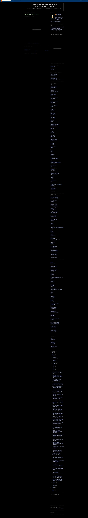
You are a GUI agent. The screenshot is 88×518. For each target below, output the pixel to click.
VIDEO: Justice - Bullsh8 (57, 371)
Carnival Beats (53, 94)
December (55, 357)
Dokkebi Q (52, 281)
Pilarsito (52, 155)
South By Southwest (54, 250)
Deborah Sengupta (54, 215)
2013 (53, 352)
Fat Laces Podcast (54, 118)
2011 (53, 355)
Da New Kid (53, 99)
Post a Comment (27, 49)
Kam (51, 293)
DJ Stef (52, 278)
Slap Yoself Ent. (53, 167)
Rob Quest (52, 315)
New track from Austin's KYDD (58, 384)
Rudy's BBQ (53, 342)
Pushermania (58, 14)
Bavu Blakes (53, 88)
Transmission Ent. (54, 255)
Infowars (52, 226)
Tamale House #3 (54, 346)
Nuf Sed (52, 151)
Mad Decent (53, 66)
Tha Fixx (52, 69)
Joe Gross (52, 228)
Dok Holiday (53, 113)
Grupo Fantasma (53, 125)
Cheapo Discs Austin (54, 211)
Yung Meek (52, 191)
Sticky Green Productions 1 (55, 323)
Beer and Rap (53, 263)
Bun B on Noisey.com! (56, 453)
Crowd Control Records (55, 213)
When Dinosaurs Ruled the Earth (56, 184)
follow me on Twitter (60, 508)
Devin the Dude (53, 270)
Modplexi (52, 299)
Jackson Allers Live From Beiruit (56, 289)
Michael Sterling (53, 146)
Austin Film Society (54, 205)
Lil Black (52, 137)
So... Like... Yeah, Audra (55, 322)
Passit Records (53, 308)
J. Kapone (52, 129)
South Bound (53, 169)
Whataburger (53, 347)
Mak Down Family (54, 140)
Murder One (53, 305)
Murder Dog (53, 304)
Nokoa (52, 243)
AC (51, 84)
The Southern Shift (54, 78)
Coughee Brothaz (54, 266)
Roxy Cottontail (53, 316)
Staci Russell (53, 170)
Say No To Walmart (54, 249)
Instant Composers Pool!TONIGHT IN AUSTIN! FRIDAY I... (58, 443)
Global (52, 121)
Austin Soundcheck (54, 86)
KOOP (52, 231)
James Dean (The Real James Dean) (57, 227)
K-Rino (52, 292)
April (54, 369)
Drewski (52, 282)
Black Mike (52, 90)
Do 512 (52, 112)
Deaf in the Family (54, 269)
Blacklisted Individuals (54, 91)
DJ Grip (52, 106)
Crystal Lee (53, 267)
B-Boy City (52, 208)
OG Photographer (54, 246)
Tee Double (52, 176)
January (54, 485)
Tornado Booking (53, 331)
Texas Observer (53, 75)
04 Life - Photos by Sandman (56, 196)
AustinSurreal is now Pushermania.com (44, 6)
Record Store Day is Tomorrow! (58, 417)
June (54, 366)
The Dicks (52, 178)
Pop (51, 159)
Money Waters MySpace (55, 303)
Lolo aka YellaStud (54, 139)
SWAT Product (53, 326)
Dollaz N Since (53, 114)
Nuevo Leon (53, 339)
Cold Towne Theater (54, 212)
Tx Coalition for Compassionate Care (57, 79)
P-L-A (52, 152)
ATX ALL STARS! (54, 200)
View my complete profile (56, 21)
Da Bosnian (53, 98)
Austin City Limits (54, 204)
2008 (53, 490)
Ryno (51, 166)
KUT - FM (52, 232)
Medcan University (54, 74)
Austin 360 (52, 201)
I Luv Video (53, 224)
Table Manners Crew (54, 174)
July (53, 365)
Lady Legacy (53, 135)
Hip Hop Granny (53, 288)
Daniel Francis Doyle (54, 101)
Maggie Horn (53, 297)
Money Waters (53, 301)
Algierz (52, 262)
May (54, 368)
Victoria (52, 333)
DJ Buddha (52, 271)
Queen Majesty (53, 311)
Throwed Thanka (53, 180)
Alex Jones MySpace (54, 197)
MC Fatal (52, 143)
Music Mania (53, 238)
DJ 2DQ (52, 103)
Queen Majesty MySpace (55, 312)
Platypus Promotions (54, 158)
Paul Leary (52, 154)
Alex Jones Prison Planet (55, 198)
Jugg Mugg (52, 290)
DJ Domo (52, 274)
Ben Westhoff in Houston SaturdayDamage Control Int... (57, 376)
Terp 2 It (52, 177)
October (54, 360)
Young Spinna (53, 188)
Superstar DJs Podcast (55, 173)
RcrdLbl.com (53, 67)
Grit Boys (52, 286)
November (55, 358)
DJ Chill (52, 273)
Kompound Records (54, 133)
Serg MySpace (53, 320)
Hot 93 (52, 223)
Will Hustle (52, 185)
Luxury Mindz (53, 235)
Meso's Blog (53, 144)
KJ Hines (52, 132)
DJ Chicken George (54, 105)
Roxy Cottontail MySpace (55, 318)
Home (37, 50)
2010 (53, 487)
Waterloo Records (54, 257)
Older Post (47, 50)
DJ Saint (52, 110)
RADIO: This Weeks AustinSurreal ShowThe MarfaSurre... (57, 431)
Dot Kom (52, 116)
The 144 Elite (53, 329)
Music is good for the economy (58, 416)
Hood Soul (52, 128)
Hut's (51, 338)
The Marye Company (54, 251)
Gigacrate (52, 220)
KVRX (52, 234)
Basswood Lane (53, 87)
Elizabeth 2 (52, 285)
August (54, 363)
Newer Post (26, 50)
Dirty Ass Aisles (53, 216)
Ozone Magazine (53, 307)
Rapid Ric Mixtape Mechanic (56, 162)
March (54, 482)
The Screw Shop (53, 253)
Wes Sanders (53, 182)
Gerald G (52, 120)
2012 (53, 354)
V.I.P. (51, 181)
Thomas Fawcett (53, 330)
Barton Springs (53, 209)
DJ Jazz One (53, 109)
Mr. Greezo (52, 148)
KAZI (51, 230)
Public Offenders (53, 161)
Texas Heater (53, 327)
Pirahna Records (53, 247)
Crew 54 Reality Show (54, 97)
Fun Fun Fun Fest (54, 219)
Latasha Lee (53, 136)
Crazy (52, 95)
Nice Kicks (52, 242)
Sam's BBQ (53, 343)
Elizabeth (52, 284)
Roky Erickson (53, 165)
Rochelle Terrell (53, 163)
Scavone (52, 319)
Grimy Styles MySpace (55, 124)
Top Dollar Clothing (54, 254)
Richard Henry (53, 314)
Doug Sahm (53, 117)
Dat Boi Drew (53, 102)
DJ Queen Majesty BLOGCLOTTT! (57, 277)
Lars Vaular (52, 296)
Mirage (52, 147)
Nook (51, 150)
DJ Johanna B (53, 275)
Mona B (52, 300)
